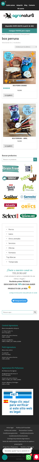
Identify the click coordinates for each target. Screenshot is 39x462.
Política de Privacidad (23, 428)
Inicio (3, 34)
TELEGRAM (19, 273)
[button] (5, 457)
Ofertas (11, 248)
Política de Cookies (10, 430)
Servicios (12, 243)
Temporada (13, 262)
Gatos (11, 234)
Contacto (32, 5)
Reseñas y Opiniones (27, 447)
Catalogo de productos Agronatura (18, 439)
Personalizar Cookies (25, 430)
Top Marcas (11, 257)
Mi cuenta (20, 8)
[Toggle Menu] (4, 15)
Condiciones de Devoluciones (18, 436)
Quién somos (10, 5)
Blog (25, 5)
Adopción (19, 5)
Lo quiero (8, 95)
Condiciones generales (10, 433)
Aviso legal (10, 428)
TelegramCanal (20, 301)
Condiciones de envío (27, 433)
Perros (11, 229)
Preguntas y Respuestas (10, 447)
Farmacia (12, 252)
